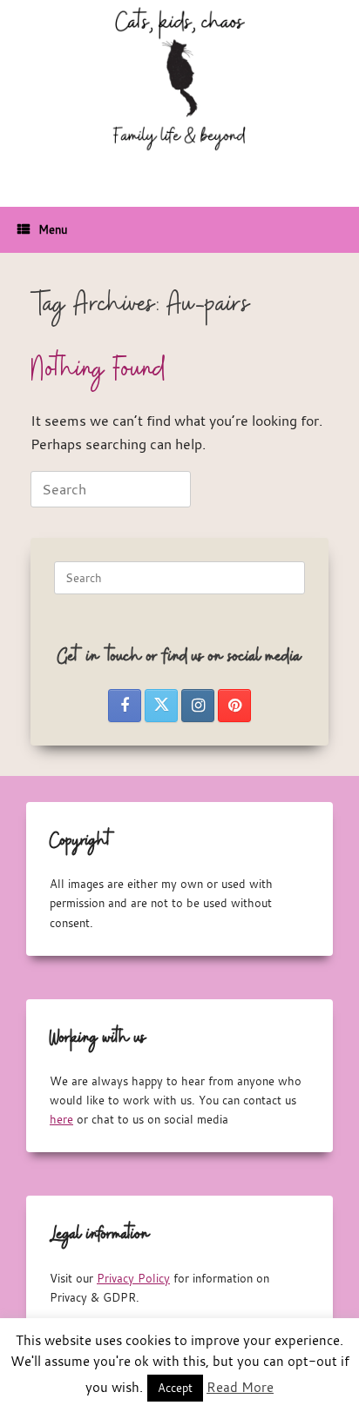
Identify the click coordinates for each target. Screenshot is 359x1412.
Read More (240, 1386)
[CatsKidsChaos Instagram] (197, 705)
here (61, 1119)
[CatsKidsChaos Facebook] (124, 705)
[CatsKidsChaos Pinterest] (234, 705)
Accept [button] (175, 1387)
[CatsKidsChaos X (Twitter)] (161, 705)
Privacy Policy (133, 1278)
